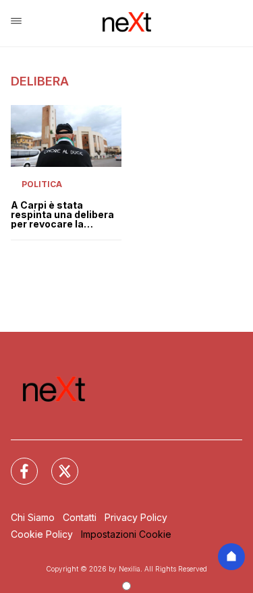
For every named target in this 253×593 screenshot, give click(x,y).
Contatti (79, 517)
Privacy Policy (136, 517)
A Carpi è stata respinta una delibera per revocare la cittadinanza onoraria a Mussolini (63, 215)
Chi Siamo (33, 517)
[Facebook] (16, 463)
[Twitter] (56, 463)
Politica (42, 184)
